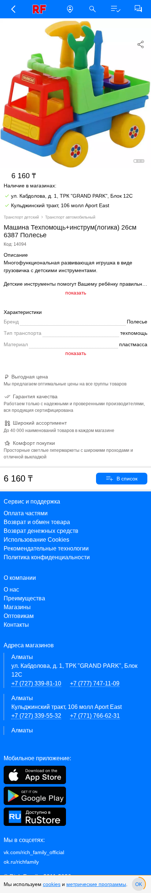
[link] (41, 9)
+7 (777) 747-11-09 (94, 683)
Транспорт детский (21, 217)
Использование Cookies (36, 540)
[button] (13, 9)
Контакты (16, 625)
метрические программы (96, 884)
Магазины (17, 607)
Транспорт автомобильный (70, 217)
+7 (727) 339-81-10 (36, 683)
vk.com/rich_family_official (34, 852)
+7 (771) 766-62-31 (95, 716)
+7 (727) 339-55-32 (36, 716)
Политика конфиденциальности (47, 557)
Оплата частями (26, 513)
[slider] (138, 884)
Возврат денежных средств (41, 531)
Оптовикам (19, 616)
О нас (11, 589)
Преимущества (24, 598)
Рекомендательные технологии (46, 548)
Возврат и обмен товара (37, 522)
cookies (51, 884)
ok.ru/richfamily (21, 862)
